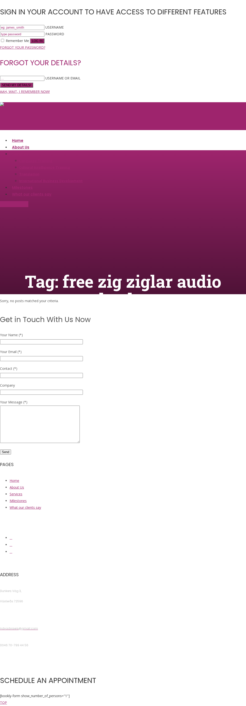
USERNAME (54, 27)
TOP (3, 702)
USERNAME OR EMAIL (62, 78)
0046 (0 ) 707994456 (15, 662)
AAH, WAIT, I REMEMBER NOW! (25, 91)
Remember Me (17, 40)
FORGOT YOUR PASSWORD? (22, 47)
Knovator (158, 562)
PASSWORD (54, 34)
